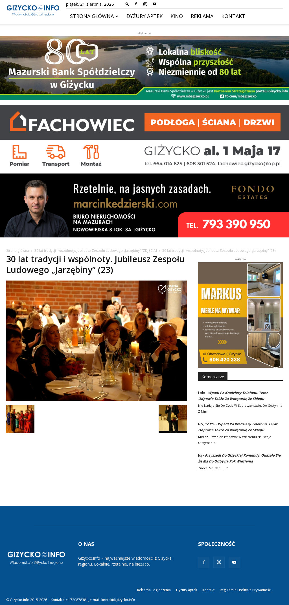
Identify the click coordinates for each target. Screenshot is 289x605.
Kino (176, 16)
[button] (127, 4)
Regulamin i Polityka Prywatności (246, 590)
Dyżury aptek (144, 16)
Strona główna (92, 16)
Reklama (202, 16)
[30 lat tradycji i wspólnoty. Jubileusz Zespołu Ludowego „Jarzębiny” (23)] (96, 399)
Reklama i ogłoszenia (154, 590)
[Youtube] (154, 4)
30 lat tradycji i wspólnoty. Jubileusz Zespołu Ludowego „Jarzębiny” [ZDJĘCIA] (95, 250)
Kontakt (233, 16)
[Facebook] (136, 4)
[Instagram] (145, 4)
